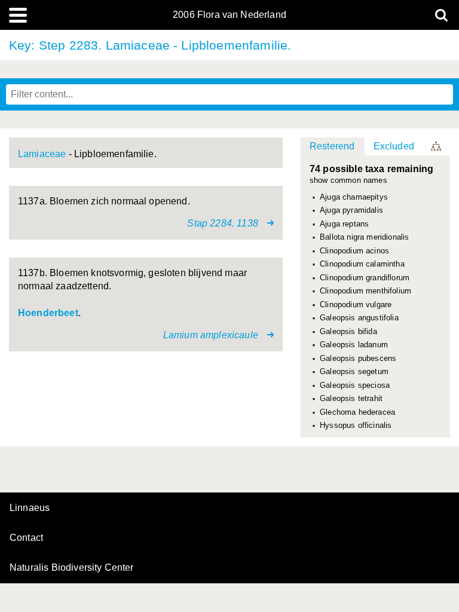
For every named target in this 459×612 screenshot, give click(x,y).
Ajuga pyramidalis (351, 210)
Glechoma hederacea (357, 412)
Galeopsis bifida (348, 332)
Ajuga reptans (344, 224)
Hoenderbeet (48, 313)
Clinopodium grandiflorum (364, 278)
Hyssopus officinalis (355, 425)
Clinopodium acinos (354, 251)
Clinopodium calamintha (362, 264)
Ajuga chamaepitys (354, 197)
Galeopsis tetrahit (351, 398)
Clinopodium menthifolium (365, 291)
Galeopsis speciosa (355, 385)
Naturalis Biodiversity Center (72, 568)
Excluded (394, 146)
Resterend (332, 146)
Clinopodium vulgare (355, 305)
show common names (348, 181)
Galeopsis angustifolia (359, 318)
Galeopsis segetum (354, 372)
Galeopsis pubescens (358, 358)
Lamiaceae (42, 154)
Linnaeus (30, 508)
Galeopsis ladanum (354, 345)
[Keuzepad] (437, 146)
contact (26, 538)
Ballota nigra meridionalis (364, 237)
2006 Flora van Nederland (229, 15)
